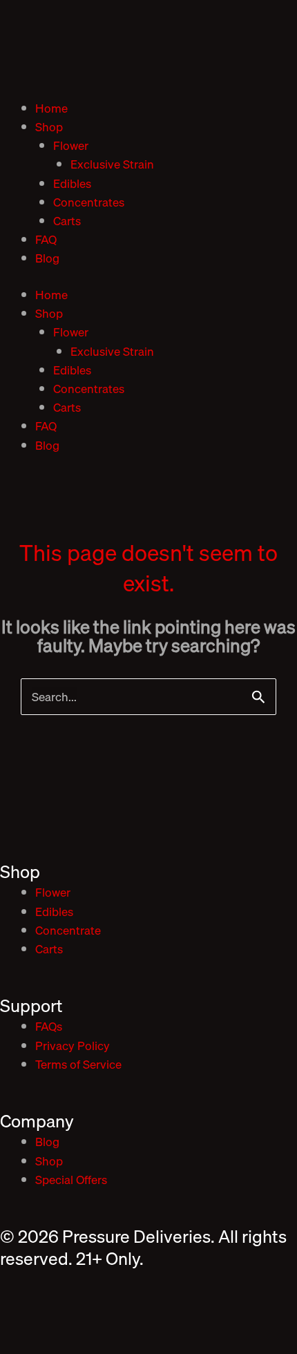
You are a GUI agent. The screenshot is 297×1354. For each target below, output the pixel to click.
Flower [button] (70, 145)
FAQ (46, 239)
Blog (47, 258)
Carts (67, 220)
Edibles (72, 183)
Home (51, 108)
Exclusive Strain (112, 164)
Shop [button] (49, 126)
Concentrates (88, 202)
